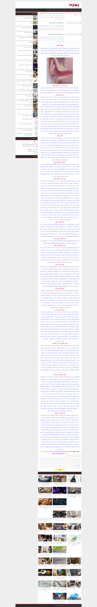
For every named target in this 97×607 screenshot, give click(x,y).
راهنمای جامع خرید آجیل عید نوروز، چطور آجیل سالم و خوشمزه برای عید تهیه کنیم (45, 507)
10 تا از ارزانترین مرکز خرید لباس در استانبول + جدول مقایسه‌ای (60, 601)
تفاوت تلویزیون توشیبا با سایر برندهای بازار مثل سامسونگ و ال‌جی (59, 577)
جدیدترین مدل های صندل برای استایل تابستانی (45, 531)
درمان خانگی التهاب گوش (60, 245)
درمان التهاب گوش (59, 95)
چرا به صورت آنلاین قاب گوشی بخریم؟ (74, 530)
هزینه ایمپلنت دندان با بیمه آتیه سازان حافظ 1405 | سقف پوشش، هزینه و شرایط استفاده (74, 544)
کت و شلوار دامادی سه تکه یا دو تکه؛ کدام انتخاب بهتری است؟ (45, 554)
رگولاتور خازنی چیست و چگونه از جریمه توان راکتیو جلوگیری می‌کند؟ (59, 506)
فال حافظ (59, 10)
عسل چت (36, 154)
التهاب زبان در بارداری (52, 451)
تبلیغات (70, 10)
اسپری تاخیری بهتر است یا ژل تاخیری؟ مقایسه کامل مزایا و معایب (74, 519)
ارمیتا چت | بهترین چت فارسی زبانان (59, 494)
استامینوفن (45, 104)
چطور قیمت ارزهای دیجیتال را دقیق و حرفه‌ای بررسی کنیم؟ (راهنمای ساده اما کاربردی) (45, 520)
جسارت (78, 10)
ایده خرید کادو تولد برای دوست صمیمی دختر (74, 566)
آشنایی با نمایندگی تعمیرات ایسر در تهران (74, 589)
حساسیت (58, 176)
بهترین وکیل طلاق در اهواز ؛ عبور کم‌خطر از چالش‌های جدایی (45, 543)
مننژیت (49, 131)
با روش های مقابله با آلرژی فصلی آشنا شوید (56, 34)
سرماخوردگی (47, 417)
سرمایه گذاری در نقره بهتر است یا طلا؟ (45, 576)
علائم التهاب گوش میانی (60, 238)
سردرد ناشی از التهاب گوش (59, 179)
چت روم (36, 142)
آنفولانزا (56, 243)
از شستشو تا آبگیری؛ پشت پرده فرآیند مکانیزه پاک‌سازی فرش (45, 483)
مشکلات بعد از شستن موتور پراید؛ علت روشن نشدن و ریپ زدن (60, 519)
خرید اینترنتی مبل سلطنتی (33, 151)
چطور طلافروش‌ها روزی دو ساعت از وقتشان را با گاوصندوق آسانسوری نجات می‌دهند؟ (74, 496)
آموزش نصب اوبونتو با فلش (74, 576)
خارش (51, 312)
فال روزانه (54, 10)
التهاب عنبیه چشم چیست (65, 451)
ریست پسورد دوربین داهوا (33, 149)
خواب (57, 362)
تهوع (62, 229)
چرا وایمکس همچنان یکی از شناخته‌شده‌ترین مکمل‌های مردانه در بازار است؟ (45, 590)
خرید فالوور (35, 141)
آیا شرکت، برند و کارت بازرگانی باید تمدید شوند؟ (60, 554)
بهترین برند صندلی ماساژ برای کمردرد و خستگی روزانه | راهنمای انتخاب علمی (59, 589)
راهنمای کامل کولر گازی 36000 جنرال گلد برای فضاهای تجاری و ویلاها (60, 566)
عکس (75, 10)
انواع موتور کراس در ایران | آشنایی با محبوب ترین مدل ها (59, 483)
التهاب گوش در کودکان (59, 413)
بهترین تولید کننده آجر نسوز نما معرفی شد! (45, 566)
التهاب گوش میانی (59, 264)
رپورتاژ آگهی (65, 10)
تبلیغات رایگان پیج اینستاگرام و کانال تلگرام (30, 144)
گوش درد (77, 181)
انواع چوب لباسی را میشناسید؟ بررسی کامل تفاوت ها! (59, 543)
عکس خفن (49, 10)
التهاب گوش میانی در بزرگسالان (59, 343)
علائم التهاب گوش (59, 222)
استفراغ (47, 298)
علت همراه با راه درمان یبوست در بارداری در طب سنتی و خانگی (52, 13)
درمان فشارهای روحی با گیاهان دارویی (56, 23)
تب (50, 104)
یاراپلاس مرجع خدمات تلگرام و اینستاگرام (30, 146)
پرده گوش (72, 116)
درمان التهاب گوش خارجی (60, 162)
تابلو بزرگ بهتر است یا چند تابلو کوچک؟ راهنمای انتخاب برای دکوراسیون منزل (45, 495)
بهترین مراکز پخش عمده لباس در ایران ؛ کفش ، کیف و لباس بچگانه (60, 531)
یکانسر (36, 147)
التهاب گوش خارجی (59, 310)
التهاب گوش (60, 45)
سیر (63, 195)
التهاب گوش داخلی (59, 288)
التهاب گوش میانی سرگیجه (59, 374)
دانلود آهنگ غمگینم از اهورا (74, 483)
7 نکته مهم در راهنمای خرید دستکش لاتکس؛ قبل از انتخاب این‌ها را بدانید (74, 601)
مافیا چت (36, 152)
